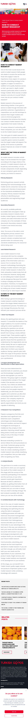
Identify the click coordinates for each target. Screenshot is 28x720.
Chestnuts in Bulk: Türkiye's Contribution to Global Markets (13, 598)
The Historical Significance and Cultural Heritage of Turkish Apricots (13, 587)
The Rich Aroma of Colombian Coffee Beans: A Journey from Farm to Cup (12, 593)
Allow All (14, 711)
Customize (14, 715)
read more (6, 652)
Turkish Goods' (5, 566)
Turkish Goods (6, 20)
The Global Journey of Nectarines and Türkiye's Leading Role (12, 609)
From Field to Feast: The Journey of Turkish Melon (13, 603)
